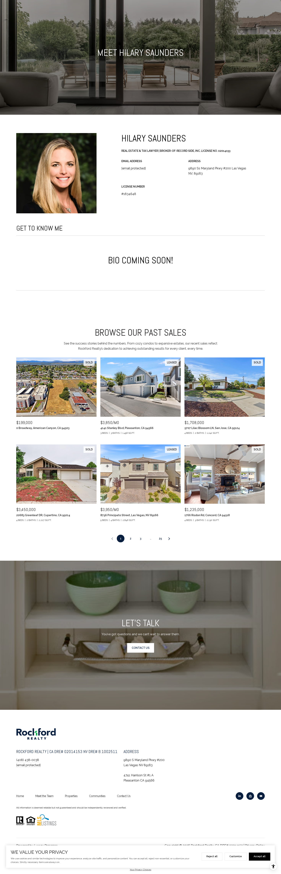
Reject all (212, 856)
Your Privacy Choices (140, 869)
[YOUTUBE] (261, 796)
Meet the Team (44, 796)
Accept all (260, 856)
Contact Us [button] (140, 647)
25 (160, 538)
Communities (97, 796)
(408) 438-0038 (27, 760)
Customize (235, 856)
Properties (71, 796)
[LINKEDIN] (239, 796)
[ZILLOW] (250, 796)
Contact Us (124, 796)
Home (20, 796)
